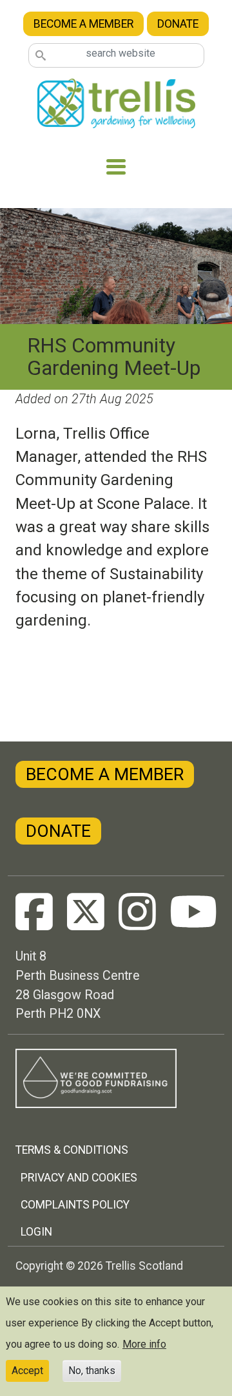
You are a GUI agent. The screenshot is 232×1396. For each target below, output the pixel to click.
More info (144, 1344)
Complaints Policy (75, 1204)
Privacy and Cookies (79, 1177)
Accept (27, 1370)
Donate (177, 23)
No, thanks (91, 1370)
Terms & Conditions (71, 1149)
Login (36, 1231)
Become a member (83, 23)
